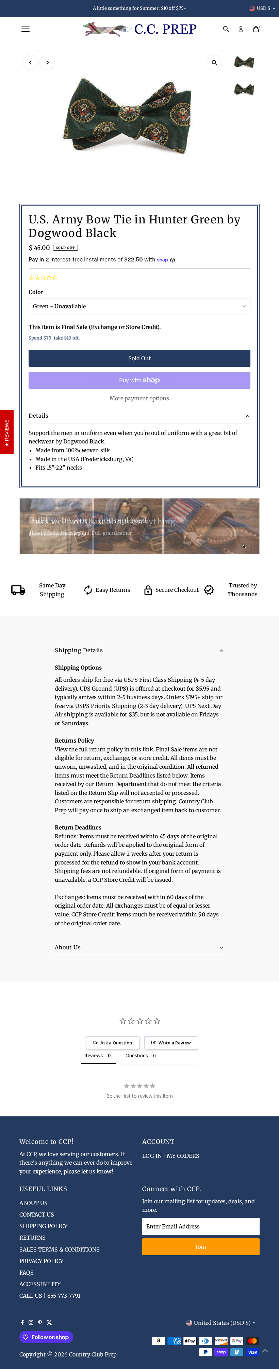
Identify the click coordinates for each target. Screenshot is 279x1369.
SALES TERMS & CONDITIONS (59, 1249)
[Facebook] (22, 1323)
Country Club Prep (92, 1354)
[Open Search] (226, 29)
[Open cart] (256, 29)
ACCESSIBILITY (40, 1284)
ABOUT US (33, 1203)
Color (36, 292)
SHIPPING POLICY (43, 1226)
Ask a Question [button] (116, 1043)
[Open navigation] (25, 29)
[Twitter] (49, 1323)
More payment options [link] (139, 398)
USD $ (263, 8)
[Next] (47, 62)
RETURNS (32, 1237)
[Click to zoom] (214, 62)
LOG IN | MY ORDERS (170, 1155)
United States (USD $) (222, 1322)
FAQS (26, 1272)
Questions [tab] (137, 1055)
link (148, 749)
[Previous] (30, 62)
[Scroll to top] (265, 1350)
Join (201, 1246)
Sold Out (139, 358)
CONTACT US (36, 1214)
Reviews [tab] (93, 1055)
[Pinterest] (40, 1323)
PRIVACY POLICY (41, 1261)
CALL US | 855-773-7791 (49, 1295)
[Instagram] (31, 1323)
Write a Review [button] (175, 1043)
